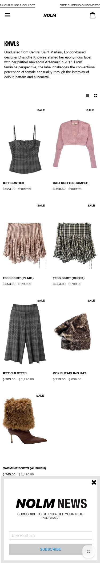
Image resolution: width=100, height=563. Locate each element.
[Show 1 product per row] (87, 96)
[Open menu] (12, 15)
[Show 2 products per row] (95, 96)
